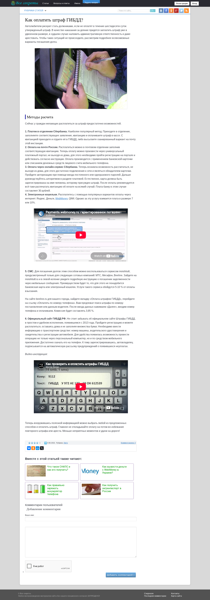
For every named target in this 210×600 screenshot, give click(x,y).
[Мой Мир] (37, 448)
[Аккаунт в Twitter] (181, 10)
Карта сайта (176, 596)
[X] (42, 448)
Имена (77, 3)
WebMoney (61, 198)
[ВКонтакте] (29, 448)
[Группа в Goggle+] (176, 10)
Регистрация (182, 3)
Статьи (45, 3)
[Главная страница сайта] (24, 3)
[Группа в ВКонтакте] (161, 10)
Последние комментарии (155, 596)
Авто (66, 443)
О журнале (149, 593)
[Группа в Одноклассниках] (171, 10)
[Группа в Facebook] (166, 10)
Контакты (175, 593)
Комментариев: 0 (128, 443)
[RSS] (186, 10)
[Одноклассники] (33, 448)
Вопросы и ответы (61, 3)
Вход (194, 3)
